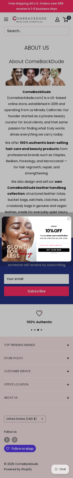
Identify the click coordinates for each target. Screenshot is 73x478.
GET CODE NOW (53, 250)
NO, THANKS (54, 253)
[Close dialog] (68, 218)
